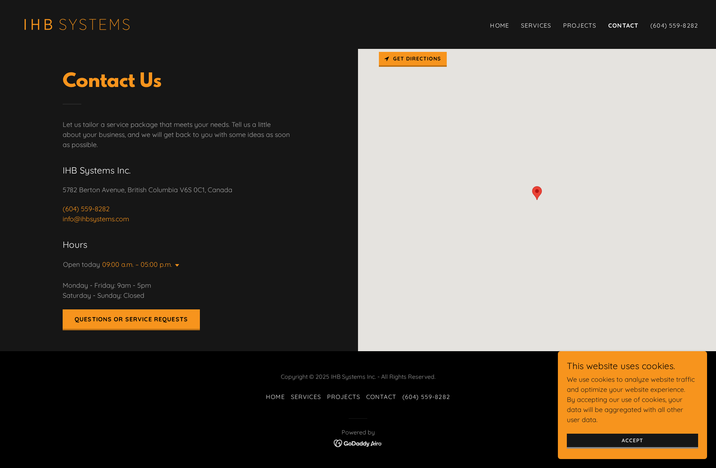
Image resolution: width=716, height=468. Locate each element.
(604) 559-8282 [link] (674, 25)
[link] (77, 23)
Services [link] (536, 25)
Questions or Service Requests (131, 319)
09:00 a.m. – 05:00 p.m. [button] (137, 264)
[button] (176, 265)
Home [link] (499, 25)
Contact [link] (623, 25)
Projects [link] (579, 25)
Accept (632, 440)
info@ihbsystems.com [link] (96, 219)
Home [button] (275, 396)
